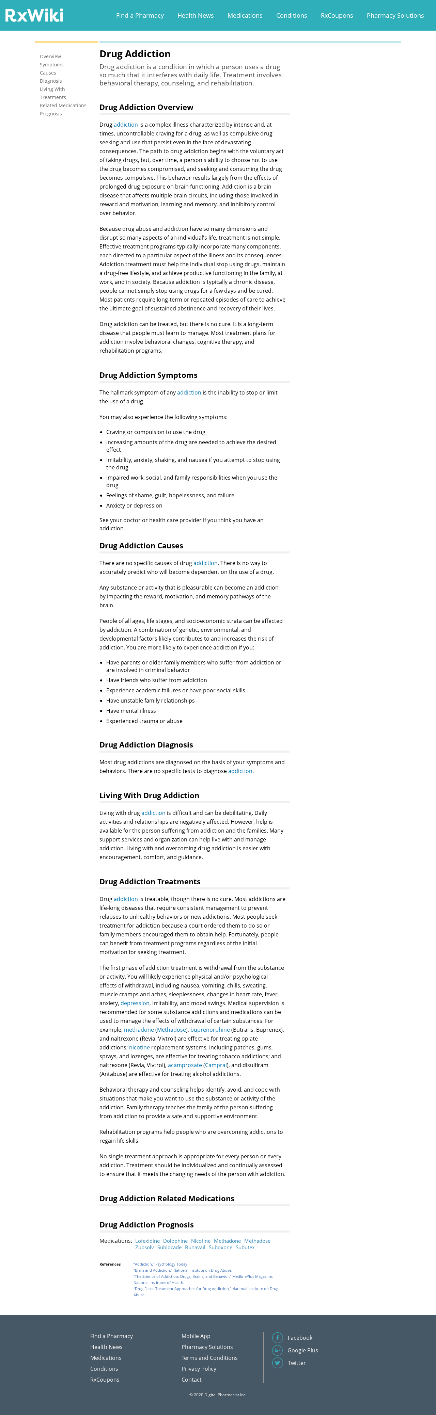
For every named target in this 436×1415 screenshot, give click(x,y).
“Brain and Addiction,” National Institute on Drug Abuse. (183, 1270)
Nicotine (201, 1241)
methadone (139, 1029)
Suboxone (220, 1247)
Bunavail (195, 1247)
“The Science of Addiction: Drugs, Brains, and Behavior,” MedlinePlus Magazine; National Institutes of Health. (203, 1279)
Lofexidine (147, 1241)
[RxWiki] (34, 15)
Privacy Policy (199, 1368)
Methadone (227, 1241)
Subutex (245, 1247)
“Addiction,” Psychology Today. (161, 1264)
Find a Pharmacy (140, 15)
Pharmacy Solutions (395, 15)
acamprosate (185, 1065)
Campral (216, 1065)
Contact (192, 1379)
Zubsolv (144, 1247)
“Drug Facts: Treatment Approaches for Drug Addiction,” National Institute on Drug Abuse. (206, 1291)
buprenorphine (210, 1029)
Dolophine (175, 1241)
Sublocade (169, 1247)
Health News (195, 15)
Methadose (171, 1029)
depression (135, 1003)
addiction (126, 124)
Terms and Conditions (210, 1358)
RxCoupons (337, 15)
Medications (245, 15)
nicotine (139, 1047)
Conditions (291, 15)
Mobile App (196, 1336)
